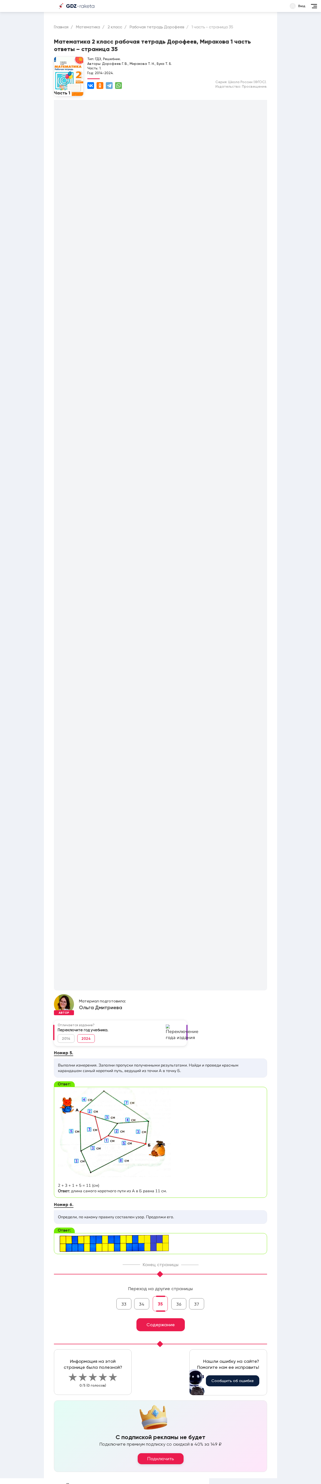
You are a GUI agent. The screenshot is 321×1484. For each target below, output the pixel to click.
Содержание (160, 1324)
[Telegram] (109, 85)
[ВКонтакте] (90, 85)
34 (141, 1304)
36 (178, 1304)
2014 (66, 1038)
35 (160, 1304)
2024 (86, 1038)
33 (123, 1304)
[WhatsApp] (118, 85)
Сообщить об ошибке (232, 1380)
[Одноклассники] (100, 85)
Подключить (160, 1459)
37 (196, 1304)
